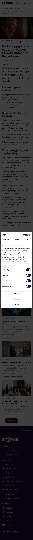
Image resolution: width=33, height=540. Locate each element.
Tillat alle (16, 294)
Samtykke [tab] (6, 239)
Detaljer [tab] (16, 239)
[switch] (28, 275)
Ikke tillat (16, 304)
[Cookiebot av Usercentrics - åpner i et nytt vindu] (23, 235)
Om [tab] (27, 239)
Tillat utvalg (16, 299)
